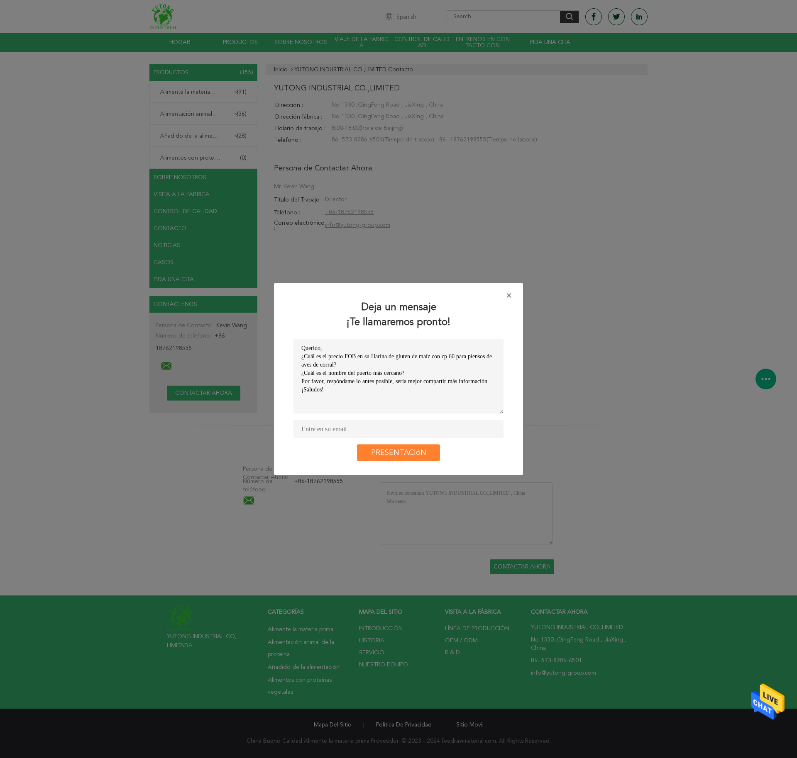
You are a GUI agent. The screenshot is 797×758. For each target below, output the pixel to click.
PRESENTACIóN (398, 453)
